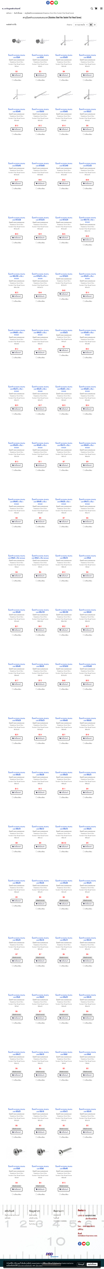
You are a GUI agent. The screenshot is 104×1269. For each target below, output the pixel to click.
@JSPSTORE (90, 1215)
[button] (91, 8)
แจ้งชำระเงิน (33, 1218)
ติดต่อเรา (32, 1221)
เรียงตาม (70, 25)
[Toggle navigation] (101, 8)
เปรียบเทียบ (17, 80)
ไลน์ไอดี (56, 1218)
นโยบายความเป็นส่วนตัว (25, 1265)
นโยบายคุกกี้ (39, 1265)
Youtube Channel (60, 1221)
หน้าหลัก (7, 1218)
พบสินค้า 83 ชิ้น (11, 24)
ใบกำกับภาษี (33, 1224)
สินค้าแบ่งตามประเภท (12, 1215)
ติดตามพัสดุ (33, 1215)
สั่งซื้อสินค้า (17, 75)
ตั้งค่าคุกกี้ (81, 1264)
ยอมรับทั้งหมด (92, 1264)
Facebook (57, 1215)
